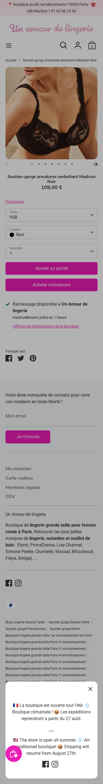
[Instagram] (55, 764)
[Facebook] (45, 764)
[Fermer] (90, 689)
